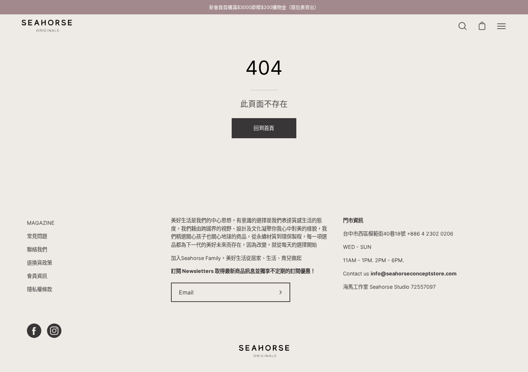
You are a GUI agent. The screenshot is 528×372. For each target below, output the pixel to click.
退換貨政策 (39, 263)
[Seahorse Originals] (47, 26)
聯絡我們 (37, 249)
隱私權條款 (39, 289)
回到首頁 (264, 128)
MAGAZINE (41, 223)
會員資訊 (37, 276)
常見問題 (37, 236)
